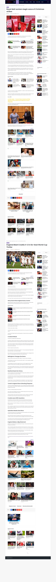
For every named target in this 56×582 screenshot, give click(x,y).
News (10, 5)
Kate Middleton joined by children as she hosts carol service (11, 225)
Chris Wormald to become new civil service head (21, 233)
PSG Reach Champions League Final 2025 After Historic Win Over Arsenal (45, 32)
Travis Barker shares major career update (44, 85)
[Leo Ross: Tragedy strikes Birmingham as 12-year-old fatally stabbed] (10, 80)
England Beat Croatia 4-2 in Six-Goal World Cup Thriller (45, 21)
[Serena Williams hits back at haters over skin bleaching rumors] (39, 80)
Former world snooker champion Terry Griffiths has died (29, 234)
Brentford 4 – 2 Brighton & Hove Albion (44, 57)
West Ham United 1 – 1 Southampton (45, 46)
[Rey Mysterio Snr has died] (39, 77)
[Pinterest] (14, 34)
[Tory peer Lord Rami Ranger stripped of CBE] (10, 85)
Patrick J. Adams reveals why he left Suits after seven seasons (45, 89)
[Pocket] (18, 34)
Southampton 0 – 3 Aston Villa (45, 61)
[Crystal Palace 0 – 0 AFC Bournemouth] (39, 53)
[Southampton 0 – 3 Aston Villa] (39, 61)
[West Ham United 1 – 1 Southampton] (39, 46)
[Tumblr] (12, 34)
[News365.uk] (9, 2)
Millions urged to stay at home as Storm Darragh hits (20, 225)
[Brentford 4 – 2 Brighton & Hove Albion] (39, 57)
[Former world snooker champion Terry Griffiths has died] (30, 230)
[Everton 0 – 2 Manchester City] (39, 50)
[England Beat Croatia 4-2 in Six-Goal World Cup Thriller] (39, 21)
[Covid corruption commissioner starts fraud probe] (12, 230)
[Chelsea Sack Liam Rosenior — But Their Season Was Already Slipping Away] (39, 25)
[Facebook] (8, 34)
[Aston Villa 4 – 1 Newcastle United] (39, 42)
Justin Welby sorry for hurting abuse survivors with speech (29, 225)
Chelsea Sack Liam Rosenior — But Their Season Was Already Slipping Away (45, 26)
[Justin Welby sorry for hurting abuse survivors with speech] (30, 221)
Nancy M (8, 13)
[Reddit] (16, 34)
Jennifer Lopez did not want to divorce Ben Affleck (45, 94)
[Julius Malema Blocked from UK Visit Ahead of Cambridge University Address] (39, 37)
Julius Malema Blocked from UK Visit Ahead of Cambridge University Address (45, 38)
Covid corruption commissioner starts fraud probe (11, 234)
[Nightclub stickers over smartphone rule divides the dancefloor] (23, 85)
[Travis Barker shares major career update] (39, 85)
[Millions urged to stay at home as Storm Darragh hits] (21, 221)
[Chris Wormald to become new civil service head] (21, 230)
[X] (10, 34)
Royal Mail (21, 194)
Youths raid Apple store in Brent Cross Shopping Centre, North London (30, 80)
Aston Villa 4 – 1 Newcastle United (45, 42)
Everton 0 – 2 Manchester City (44, 49)
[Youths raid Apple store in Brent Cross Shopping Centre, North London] (23, 80)
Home (8, 5)
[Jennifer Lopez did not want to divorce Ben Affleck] (39, 94)
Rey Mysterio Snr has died (44, 76)
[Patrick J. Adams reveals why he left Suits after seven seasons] (39, 89)
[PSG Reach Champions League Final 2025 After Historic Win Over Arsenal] (39, 31)
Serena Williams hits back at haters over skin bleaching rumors (45, 81)
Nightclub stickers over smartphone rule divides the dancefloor (30, 85)
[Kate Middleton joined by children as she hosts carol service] (12, 221)
